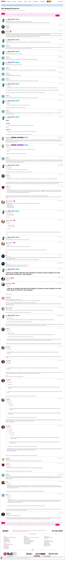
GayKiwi (8, 458)
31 (9, 15)
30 (6, 15)
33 (13, 15)
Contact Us (28, 530)
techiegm (8, 346)
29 (4, 15)
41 (31, 15)
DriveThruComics (6, 545)
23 (51, 13)
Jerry (7, 482)
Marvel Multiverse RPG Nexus (28, 541)
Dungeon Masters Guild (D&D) (48, 541)
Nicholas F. (8, 297)
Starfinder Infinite (46, 543)
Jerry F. (8, 497)
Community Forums (4, 10)
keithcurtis (8, 137)
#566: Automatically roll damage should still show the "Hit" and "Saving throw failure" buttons (22, 131)
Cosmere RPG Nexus (27, 542)
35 (18, 15)
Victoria (7, 186)
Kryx (7, 19)
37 (22, 15)
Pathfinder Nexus (26, 538)
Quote (10, 20)
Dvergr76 (8, 401)
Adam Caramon (9, 201)
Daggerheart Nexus (27, 539)
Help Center (31, 530)
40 (29, 15)
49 (49, 15)
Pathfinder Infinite (46, 542)
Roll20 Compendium (7, 541)
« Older (3, 13)
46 (43, 15)
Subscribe (49, 1)
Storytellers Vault (46, 545)
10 (22, 13)
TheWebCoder (9, 283)
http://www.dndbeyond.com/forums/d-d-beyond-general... (15, 376)
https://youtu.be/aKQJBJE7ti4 (10, 421)
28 (2, 15)
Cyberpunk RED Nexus (27, 543)
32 (11, 15)
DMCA (25, 530)
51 (54, 15)
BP (6, 255)
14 (31, 13)
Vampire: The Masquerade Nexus (29, 540)
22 (49, 13)
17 (38, 13)
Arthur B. (8, 513)
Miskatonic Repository (47, 544)
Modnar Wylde (9, 308)
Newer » (57, 15)
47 (45, 15)
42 (34, 15)
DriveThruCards (6, 547)
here (29, 558)
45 (40, 15)
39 (27, 15)
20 (44, 13)
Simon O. (8, 278)
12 (26, 13)
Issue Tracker (8, 217)
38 (25, 15)
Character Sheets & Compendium (12, 10)
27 (60, 13)
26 (58, 13)
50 (52, 15)
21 (47, 13)
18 (40, 13)
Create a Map (46, 538)
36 (20, 15)
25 (56, 13)
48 (47, 15)
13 (29, 13)
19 (42, 13)
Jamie (8, 86)
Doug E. (8, 31)
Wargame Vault (6, 548)
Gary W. (7, 25)
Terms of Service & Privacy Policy (20, 530)
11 (24, 13)
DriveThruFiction (6, 546)
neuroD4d (8, 360)
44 (38, 15)
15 (33, 13)
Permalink (7, 20)
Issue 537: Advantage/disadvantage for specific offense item (20, 265)
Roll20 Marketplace (7, 540)
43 (36, 15)
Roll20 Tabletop (6, 538)
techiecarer (8, 382)
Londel (7, 45)
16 (35, 13)
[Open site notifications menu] (59, 1)
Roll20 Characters (6, 539)
